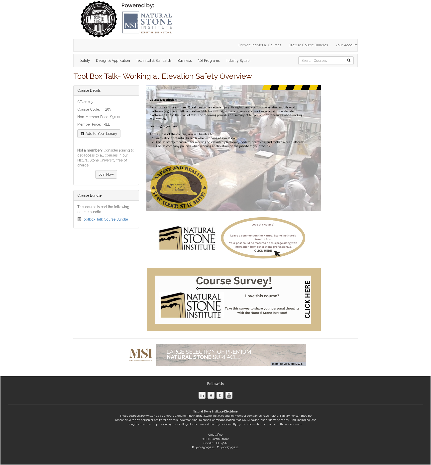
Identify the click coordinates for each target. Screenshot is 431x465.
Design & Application (113, 61)
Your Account (346, 45)
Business (185, 61)
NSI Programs (209, 61)
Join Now (106, 174)
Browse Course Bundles (308, 45)
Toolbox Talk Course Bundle (105, 219)
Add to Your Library (101, 134)
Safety (85, 61)
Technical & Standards (154, 61)
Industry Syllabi (238, 61)
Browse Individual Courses (259, 45)
